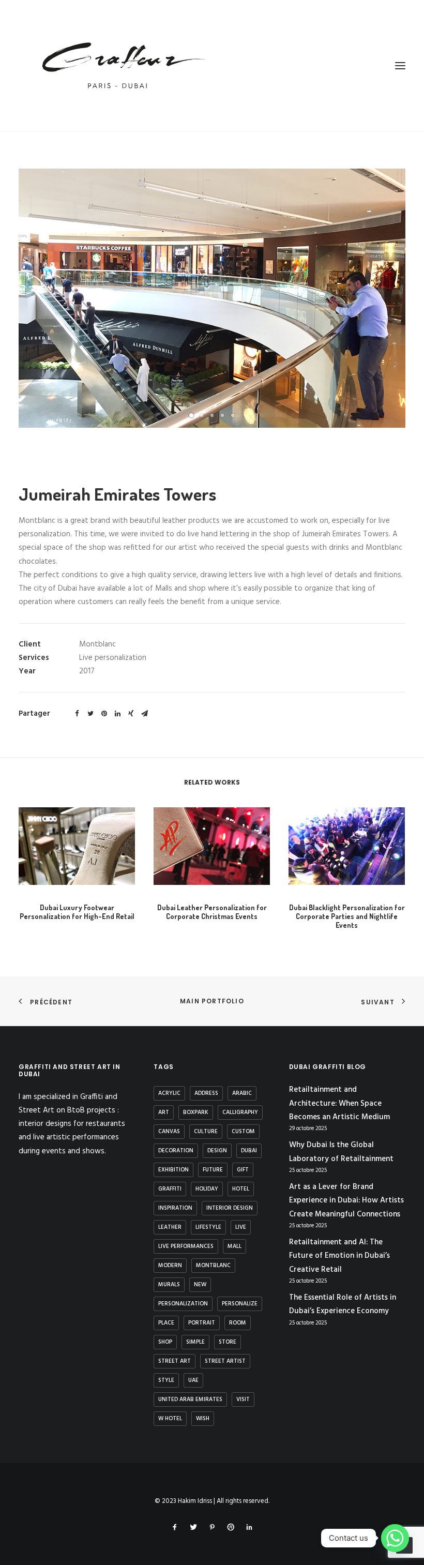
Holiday (206, 1189)
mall (234, 1246)
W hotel (170, 1418)
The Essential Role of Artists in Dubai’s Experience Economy (342, 1304)
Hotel (240, 1189)
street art (174, 1361)
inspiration (175, 1208)
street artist (225, 1361)
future (213, 1170)
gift (243, 1170)
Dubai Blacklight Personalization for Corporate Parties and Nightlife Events (347, 916)
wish (202, 1418)
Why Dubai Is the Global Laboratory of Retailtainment (341, 1152)
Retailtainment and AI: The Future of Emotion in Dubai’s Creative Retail (339, 1256)
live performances (186, 1246)
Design (217, 1150)
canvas (169, 1131)
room (237, 1323)
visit (243, 1399)
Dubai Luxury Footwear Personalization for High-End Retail (77, 912)
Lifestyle (208, 1227)
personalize (240, 1303)
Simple (195, 1342)
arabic (242, 1093)
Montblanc (213, 1265)
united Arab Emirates (190, 1399)
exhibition (173, 1170)
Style (166, 1380)
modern (170, 1265)
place (166, 1323)
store (227, 1342)
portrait (201, 1323)
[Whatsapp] (395, 1538)
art (163, 1112)
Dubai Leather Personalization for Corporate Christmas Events (212, 912)
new (200, 1284)
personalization (183, 1303)
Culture (206, 1131)
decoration (175, 1150)
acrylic (169, 1093)
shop (165, 1342)
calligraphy (240, 1112)
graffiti (169, 1189)
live (240, 1227)
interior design (229, 1208)
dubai (249, 1150)
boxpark (195, 1112)
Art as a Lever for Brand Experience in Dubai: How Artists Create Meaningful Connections (346, 1201)
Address (206, 1093)
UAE (193, 1380)
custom (243, 1131)
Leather (169, 1227)
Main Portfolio (212, 1001)
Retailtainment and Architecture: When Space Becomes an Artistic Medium (339, 1103)
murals (169, 1284)
